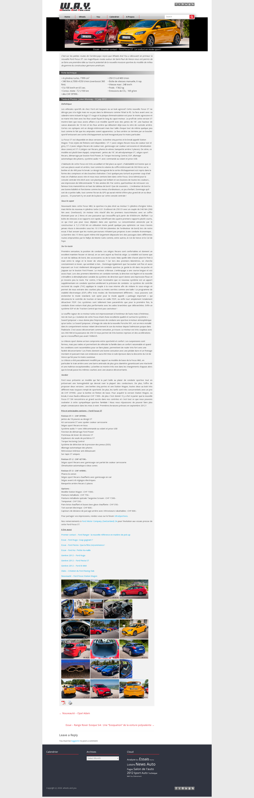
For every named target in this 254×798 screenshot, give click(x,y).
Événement (137, 776)
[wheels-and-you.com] (75, 4)
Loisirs (131, 764)
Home (67, 16)
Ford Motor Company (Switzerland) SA (99, 521)
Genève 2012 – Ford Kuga (73, 555)
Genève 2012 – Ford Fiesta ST (75, 560)
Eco (137, 760)
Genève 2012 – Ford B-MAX (74, 565)
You (131, 776)
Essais (144, 758)
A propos (130, 16)
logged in (75, 740)
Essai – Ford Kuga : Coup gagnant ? (77, 539)
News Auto (145, 764)
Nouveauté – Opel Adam (74, 713)
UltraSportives (121, 516)
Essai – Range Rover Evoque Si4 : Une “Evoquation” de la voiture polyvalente (110, 725)
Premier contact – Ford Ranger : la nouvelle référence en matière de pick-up (95, 534)
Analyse (131, 759)
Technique (152, 773)
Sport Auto (141, 773)
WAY (128, 776)
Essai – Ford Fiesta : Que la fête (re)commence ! (83, 545)
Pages (130, 769)
